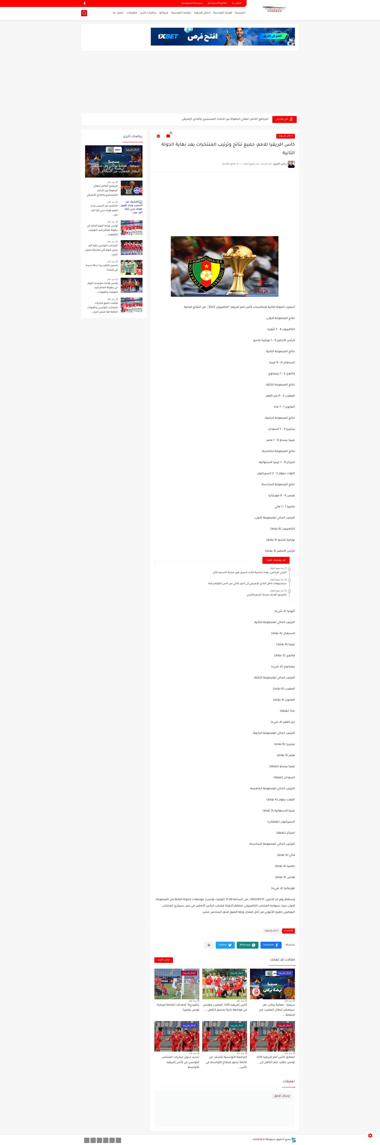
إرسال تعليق (282, 1096)
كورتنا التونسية (222, 12)
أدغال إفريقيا (202, 12)
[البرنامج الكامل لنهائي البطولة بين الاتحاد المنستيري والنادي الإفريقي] (131, 188)
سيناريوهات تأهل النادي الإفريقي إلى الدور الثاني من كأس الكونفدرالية (247, 583)
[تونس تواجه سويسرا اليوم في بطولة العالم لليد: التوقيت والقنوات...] (131, 285)
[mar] (118, 1140)
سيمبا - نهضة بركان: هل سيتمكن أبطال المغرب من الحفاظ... (277, 1010)
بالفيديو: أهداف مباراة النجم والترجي (267, 595)
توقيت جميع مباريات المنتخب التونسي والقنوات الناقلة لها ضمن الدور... (102, 308)
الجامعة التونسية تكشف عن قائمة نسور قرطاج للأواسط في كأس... (226, 1062)
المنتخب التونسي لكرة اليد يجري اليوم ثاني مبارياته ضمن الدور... (101, 250)
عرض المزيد (163, 960)
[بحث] (84, 13)
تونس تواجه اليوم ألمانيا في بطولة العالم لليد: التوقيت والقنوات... (102, 230)
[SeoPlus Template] (293, 1139)
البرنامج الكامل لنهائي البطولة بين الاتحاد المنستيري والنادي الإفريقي (225, 119)
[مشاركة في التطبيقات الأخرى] (209, 945)
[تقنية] (112, 1140)
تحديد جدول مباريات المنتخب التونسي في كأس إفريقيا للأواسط (180, 1062)
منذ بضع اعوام (277, 568)
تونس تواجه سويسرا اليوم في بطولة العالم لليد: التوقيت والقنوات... (103, 288)
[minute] (99, 1140)
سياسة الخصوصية (192, 3)
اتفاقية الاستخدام (217, 3)
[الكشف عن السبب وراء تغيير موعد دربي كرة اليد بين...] (131, 207)
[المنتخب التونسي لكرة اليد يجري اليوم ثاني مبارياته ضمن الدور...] (131, 247)
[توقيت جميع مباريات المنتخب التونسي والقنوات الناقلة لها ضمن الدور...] (131, 305)
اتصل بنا (236, 3)
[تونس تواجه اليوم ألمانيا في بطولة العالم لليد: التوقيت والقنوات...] (131, 227)
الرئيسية (240, 12)
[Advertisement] (190, 82)
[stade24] (274, 9)
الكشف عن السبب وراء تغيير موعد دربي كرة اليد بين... (104, 210)
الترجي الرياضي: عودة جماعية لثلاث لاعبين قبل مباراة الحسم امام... (249, 572)
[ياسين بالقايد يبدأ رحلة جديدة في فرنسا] (131, 267)
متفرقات (131, 12)
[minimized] (93, 1140)
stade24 (257, 1139)
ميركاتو (163, 12)
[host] (86, 1140)
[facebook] (84, 3)
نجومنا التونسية (181, 12)
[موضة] (105, 1140)
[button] (271, 945)
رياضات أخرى (148, 12)
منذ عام (288, 1000)
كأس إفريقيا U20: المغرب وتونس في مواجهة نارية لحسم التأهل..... (225, 1008)
